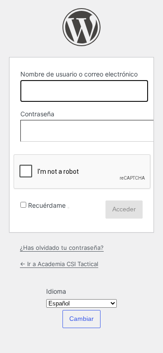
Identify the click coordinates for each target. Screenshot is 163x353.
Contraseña (37, 114)
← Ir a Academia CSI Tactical (59, 263)
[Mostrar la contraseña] (134, 129)
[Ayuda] (68, 208)
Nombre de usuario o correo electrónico (79, 74)
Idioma (56, 291)
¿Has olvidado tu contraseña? (62, 247)
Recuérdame (47, 205)
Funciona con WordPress (81, 27)
